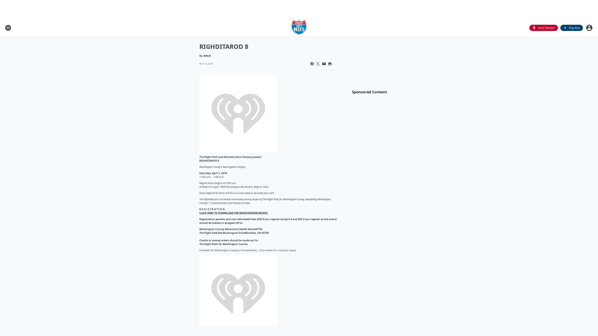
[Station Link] (299, 28)
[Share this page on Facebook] (312, 64)
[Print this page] (330, 64)
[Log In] (589, 28)
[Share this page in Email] (324, 64)
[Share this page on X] (318, 64)
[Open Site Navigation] (8, 28)
